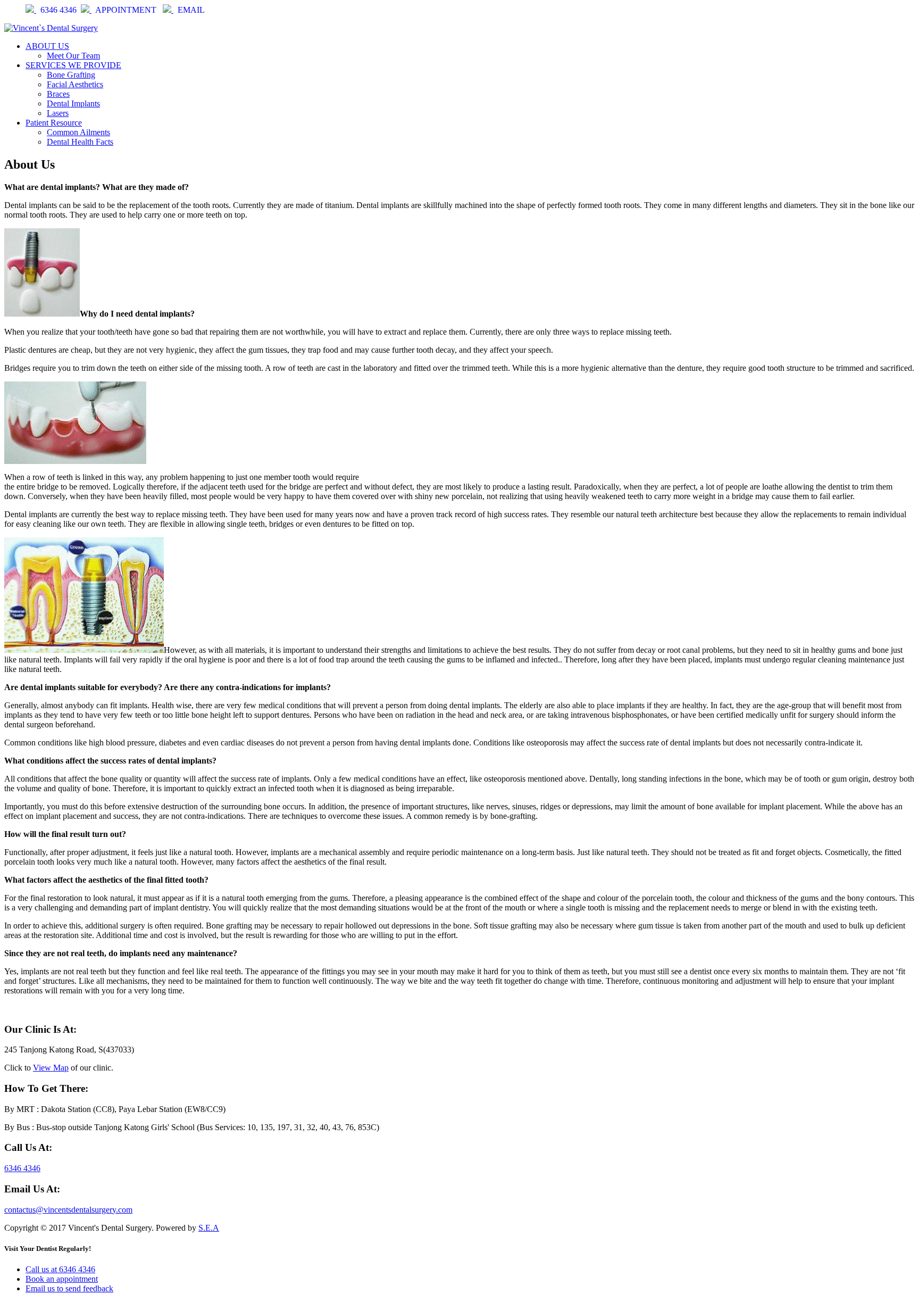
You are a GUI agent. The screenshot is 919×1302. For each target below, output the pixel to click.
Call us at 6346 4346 (60, 1269)
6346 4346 (58, 9)
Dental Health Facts (80, 141)
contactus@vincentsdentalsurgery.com (68, 1209)
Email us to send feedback (69, 1288)
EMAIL (191, 9)
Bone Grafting (71, 74)
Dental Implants (73, 103)
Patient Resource (54, 122)
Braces (58, 93)
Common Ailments (78, 132)
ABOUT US (47, 46)
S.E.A (208, 1227)
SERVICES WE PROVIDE (73, 65)
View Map (51, 1067)
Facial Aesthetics (75, 84)
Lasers (58, 113)
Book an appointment (62, 1278)
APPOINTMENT (126, 9)
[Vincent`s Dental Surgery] (51, 27)
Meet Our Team (73, 55)
